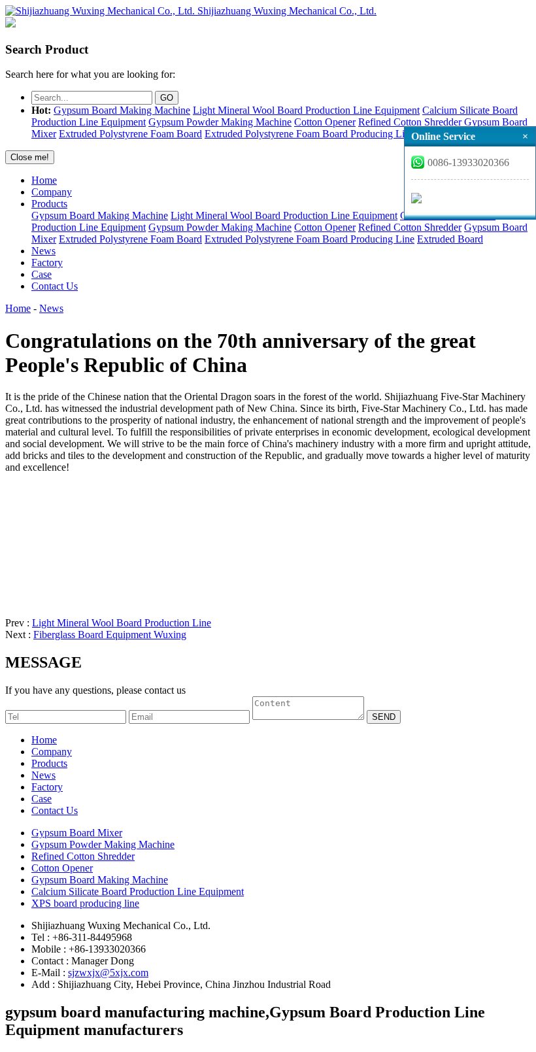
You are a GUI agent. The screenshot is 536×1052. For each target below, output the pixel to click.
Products (49, 203)
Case (41, 274)
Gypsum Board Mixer (76, 832)
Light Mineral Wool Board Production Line (121, 622)
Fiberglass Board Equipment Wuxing (109, 634)
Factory (47, 262)
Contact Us (54, 286)
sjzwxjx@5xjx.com (108, 972)
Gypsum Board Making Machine (122, 110)
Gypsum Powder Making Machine (220, 121)
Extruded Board (450, 239)
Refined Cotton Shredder (409, 121)
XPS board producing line (85, 903)
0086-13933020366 (468, 162)
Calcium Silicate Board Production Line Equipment (137, 891)
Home (44, 180)
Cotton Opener (325, 121)
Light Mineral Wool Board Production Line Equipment (306, 110)
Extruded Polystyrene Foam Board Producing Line (309, 133)
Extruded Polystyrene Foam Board (130, 133)
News (43, 250)
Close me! (29, 157)
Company (51, 191)
